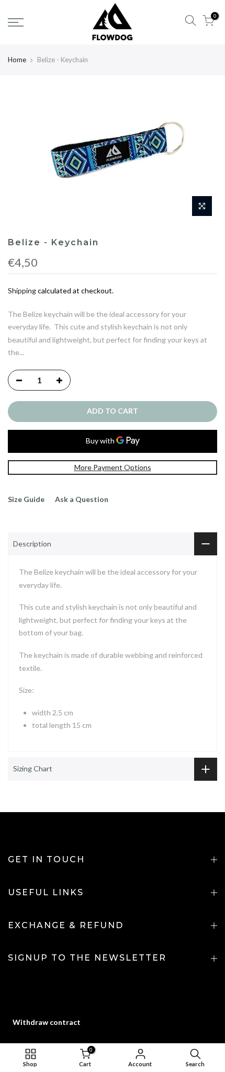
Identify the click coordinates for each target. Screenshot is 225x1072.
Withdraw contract (47, 1022)
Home (17, 59)
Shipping (22, 290)
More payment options (112, 467)
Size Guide (26, 499)
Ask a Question (81, 499)
